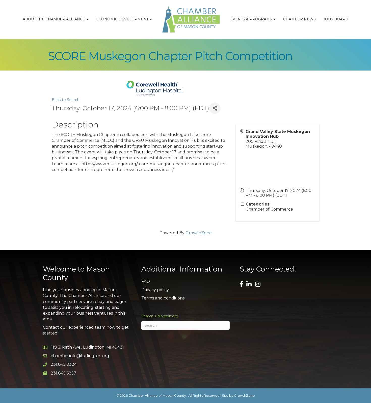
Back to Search (66, 99)
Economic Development (122, 19)
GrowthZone (199, 232)
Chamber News (299, 19)
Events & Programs (251, 19)
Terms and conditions (162, 298)
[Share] (215, 108)
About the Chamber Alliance (54, 19)
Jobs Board (335, 19)
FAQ (145, 281)
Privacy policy (155, 289)
